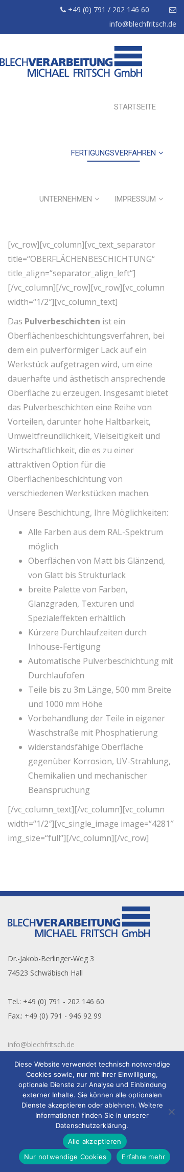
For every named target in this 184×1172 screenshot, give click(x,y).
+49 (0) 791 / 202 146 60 (107, 9)
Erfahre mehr (143, 1157)
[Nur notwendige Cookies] (171, 1112)
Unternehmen (65, 199)
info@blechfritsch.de (41, 1044)
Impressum (135, 199)
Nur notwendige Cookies (65, 1157)
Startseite (135, 107)
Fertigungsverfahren (113, 153)
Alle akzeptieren (95, 1141)
